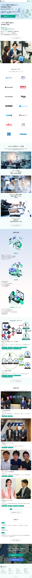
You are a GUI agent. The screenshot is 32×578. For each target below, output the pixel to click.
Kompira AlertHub (16, 347)
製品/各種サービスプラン (4, 571)
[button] (31, 1)
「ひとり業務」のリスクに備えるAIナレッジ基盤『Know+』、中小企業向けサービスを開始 (14, 525)
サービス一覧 (2, 570)
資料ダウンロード (27, 1)
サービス (3, 522)
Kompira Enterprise (4, 347)
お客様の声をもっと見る (15, 512)
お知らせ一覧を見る (15, 540)
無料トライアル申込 (29, 1)
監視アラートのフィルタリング (23, 347)
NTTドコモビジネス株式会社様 (8, 471)
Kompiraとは (2, 568)
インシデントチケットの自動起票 (17, 348)
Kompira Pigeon (10, 347)
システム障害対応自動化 (6, 370)
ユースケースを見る (3, 573)
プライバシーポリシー (26, 573)
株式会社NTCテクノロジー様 (7, 443)
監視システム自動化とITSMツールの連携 (10, 341)
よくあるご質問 (18, 570)
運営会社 (25, 570)
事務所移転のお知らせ (4, 530)
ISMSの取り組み (26, 571)
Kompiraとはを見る (15, 225)
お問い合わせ (16, 559)
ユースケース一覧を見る (15, 380)
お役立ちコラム (10, 573)
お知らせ (3, 527)
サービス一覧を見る (15, 37)
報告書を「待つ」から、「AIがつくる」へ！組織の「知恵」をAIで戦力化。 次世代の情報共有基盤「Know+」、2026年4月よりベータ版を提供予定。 (15, 536)
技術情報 (10, 570)
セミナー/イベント (11, 571)
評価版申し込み (26, 568)
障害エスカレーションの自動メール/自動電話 (7, 348)
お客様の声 (10, 568)
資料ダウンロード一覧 (19, 573)
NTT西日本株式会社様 (6, 410)
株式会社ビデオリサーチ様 (7, 500)
